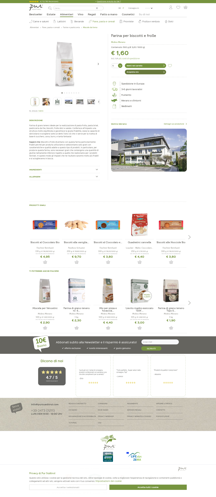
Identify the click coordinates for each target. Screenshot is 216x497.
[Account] (170, 7)
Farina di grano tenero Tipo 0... (171, 309)
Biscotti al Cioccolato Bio (45, 242)
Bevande (79, 21)
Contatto (160, 410)
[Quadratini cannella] (139, 224)
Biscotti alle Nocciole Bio (171, 242)
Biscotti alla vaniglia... (76, 242)
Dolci (170, 21)
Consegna (103, 403)
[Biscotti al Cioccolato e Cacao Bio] (108, 224)
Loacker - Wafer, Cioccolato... (139, 248)
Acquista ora (132, 72)
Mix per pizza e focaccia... (108, 309)
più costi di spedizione (129, 58)
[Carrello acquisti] (186, 7)
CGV (99, 423)
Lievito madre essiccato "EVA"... (139, 309)
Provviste (129, 21)
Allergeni (34, 176)
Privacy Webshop (106, 416)
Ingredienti (35, 169)
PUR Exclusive (162, 416)
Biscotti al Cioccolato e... (108, 242)
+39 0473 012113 (43, 410)
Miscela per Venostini (45, 308)
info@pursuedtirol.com (44, 404)
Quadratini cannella (139, 242)
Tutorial (73, 423)
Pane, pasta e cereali (104, 21)
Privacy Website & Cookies (139, 416)
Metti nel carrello (134, 65)
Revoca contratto (77, 403)
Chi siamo (73, 410)
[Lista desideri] (178, 7)
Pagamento (132, 403)
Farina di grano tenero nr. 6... (77, 309)
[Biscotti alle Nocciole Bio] (171, 224)
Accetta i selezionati (68, 487)
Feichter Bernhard (45, 248)
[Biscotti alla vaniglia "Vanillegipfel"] (76, 224)
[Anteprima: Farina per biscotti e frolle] (34, 101)
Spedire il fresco (164, 403)
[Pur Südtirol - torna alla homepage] (36, 7)
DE (119, 8)
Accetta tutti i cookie (148, 487)
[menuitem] (170, 7)
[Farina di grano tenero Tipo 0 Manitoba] (171, 290)
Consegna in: (133, 8)
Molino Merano (118, 42)
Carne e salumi (41, 21)
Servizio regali (134, 410)
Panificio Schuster (76, 248)
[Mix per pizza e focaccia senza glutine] (108, 290)
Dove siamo (103, 410)
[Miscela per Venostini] (45, 290)
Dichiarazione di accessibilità (82, 416)
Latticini (61, 21)
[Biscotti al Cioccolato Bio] (45, 224)
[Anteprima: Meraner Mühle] (57, 101)
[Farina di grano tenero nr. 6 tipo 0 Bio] (76, 290)
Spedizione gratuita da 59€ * (109, 1)
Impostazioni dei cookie (109, 480)
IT (123, 8)
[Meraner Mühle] (149, 150)
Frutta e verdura (151, 21)
